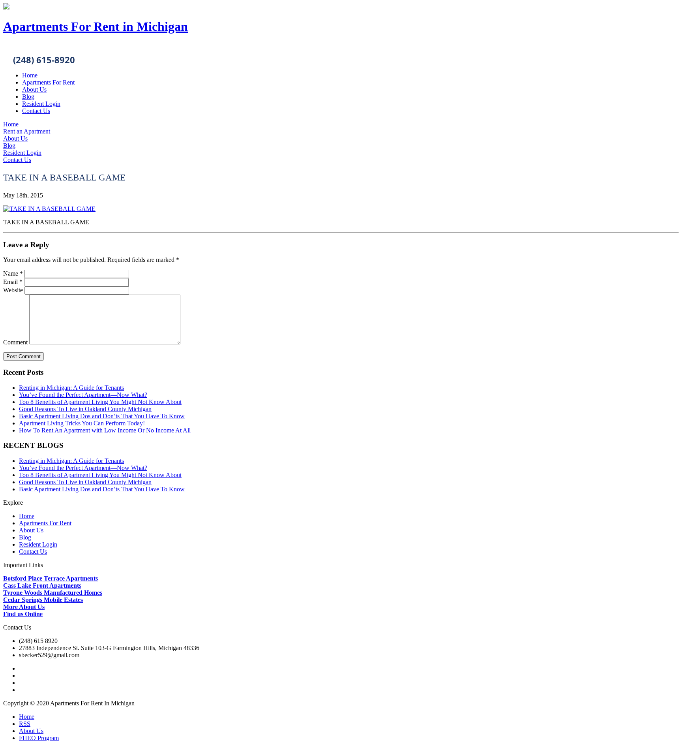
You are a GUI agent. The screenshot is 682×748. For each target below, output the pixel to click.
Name (13, 273)
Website (13, 290)
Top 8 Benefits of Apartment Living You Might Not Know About (100, 401)
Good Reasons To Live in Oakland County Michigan (85, 409)
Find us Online (23, 614)
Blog (28, 96)
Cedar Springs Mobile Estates (43, 599)
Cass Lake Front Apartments (42, 585)
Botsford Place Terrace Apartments (50, 578)
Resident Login (41, 103)
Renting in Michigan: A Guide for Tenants (71, 387)
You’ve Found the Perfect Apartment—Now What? (83, 394)
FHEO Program (39, 738)
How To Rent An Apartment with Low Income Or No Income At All (105, 430)
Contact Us (36, 110)
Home (29, 75)
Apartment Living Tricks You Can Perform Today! (82, 423)
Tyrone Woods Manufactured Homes (52, 592)
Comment (15, 342)
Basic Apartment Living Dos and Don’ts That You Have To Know (102, 416)
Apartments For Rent (48, 82)
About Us (34, 89)
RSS (24, 723)
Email (12, 281)
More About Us (24, 606)
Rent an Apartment (26, 131)
